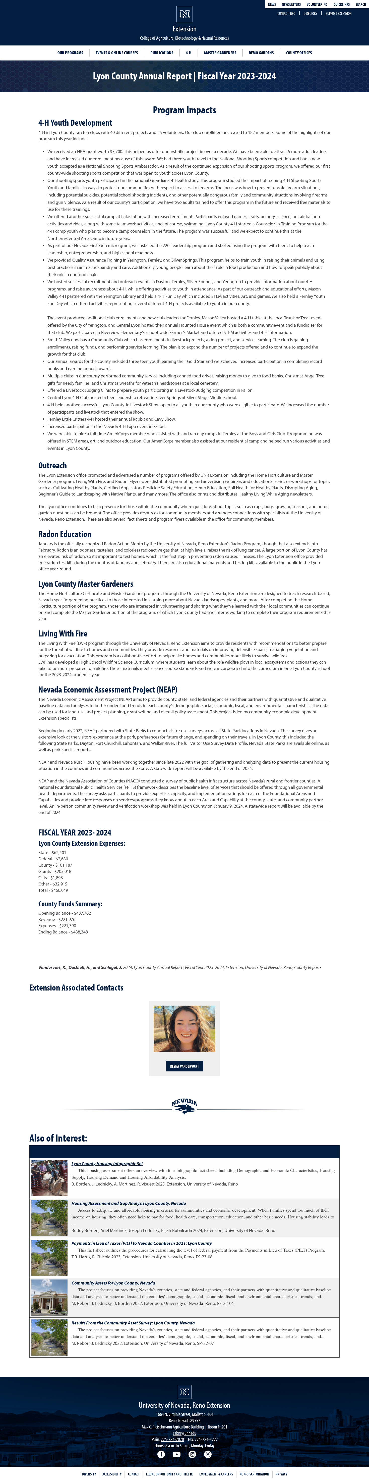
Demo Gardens (261, 53)
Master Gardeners (220, 53)
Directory (310, 13)
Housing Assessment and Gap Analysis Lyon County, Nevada (129, 1203)
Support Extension (338, 13)
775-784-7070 (172, 1439)
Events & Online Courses (117, 53)
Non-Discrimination (254, 1473)
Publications (161, 53)
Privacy (281, 1473)
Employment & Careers (216, 1473)
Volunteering (317, 4)
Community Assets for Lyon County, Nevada (113, 1283)
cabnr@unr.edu (184, 1433)
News (272, 4)
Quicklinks (342, 4)
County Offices (299, 53)
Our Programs (70, 53)
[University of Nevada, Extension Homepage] (185, 1392)
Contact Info (286, 13)
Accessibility (111, 1473)
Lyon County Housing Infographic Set (107, 1163)
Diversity (89, 1473)
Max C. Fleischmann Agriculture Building (173, 1426)
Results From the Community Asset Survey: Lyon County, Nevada (133, 1323)
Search (361, 4)
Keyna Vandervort (184, 1066)
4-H (189, 53)
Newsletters (291, 4)
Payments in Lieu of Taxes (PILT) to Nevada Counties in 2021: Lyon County (142, 1243)
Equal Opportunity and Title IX (169, 1473)
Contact (134, 1473)
